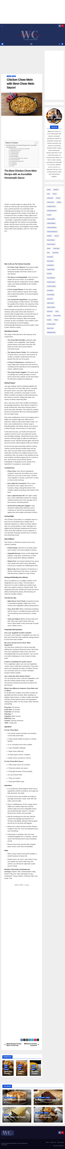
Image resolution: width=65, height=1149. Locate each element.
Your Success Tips (15, 159)
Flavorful (49, 273)
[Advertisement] (21, 62)
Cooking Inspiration (51, 210)
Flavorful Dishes (51, 277)
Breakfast (56, 189)
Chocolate (42, 1097)
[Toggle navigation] (31, 44)
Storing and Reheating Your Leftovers (19, 158)
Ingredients (14, 162)
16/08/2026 (8, 1119)
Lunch (5, 1067)
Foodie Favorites (51, 282)
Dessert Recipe (50, 240)
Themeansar (4, 1144)
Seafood (6, 1069)
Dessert (56, 235)
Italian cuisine (50, 303)
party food (49, 311)
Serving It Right (14, 155)
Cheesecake (50, 198)
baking (48, 189)
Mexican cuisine (51, 307)
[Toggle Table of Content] (35, 143)
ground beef (50, 290)
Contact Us (53, 1142)
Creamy (49, 214)
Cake (48, 193)
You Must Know (14, 153)
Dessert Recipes (51, 244)
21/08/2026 (8, 1102)
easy (48, 252)
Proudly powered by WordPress (9, 1143)
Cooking (59, 202)
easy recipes (50, 261)
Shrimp (56, 319)
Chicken (9, 76)
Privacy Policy (60, 1142)
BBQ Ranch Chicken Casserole (30, 1044)
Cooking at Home (51, 206)
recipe (48, 315)
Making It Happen (15, 151)
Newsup (24, 1143)
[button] (59, 44)
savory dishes (57, 315)
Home (47, 1142)
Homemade (50, 298)
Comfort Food (50, 202)
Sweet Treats (50, 328)
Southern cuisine (51, 324)
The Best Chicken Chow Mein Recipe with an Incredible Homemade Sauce (21, 146)
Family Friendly (50, 269)
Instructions (14, 164)
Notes (13, 166)
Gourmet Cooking (51, 286)
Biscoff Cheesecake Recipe (15, 1100)
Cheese (54, 193)
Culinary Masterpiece (52, 231)
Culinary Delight (51, 219)
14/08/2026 (39, 1119)
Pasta (57, 311)
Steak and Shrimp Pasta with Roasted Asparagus (47, 1116)
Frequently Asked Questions (17, 161)
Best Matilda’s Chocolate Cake (47, 1100)
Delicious (49, 235)
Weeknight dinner (51, 332)
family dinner (50, 265)
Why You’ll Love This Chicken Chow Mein (20, 148)
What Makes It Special (16, 150)
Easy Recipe (50, 256)
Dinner (13, 76)
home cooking (50, 294)
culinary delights (51, 223)
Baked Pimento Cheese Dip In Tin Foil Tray (13, 1044)
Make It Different (15, 156)
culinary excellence (51, 227)
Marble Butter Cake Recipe (15, 1117)
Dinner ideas (56, 248)
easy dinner (55, 252)
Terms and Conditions (58, 1145)
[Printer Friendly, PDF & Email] (21, 885)
